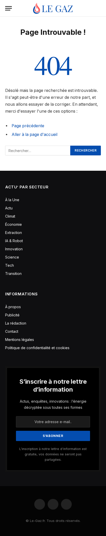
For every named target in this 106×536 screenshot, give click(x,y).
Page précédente (28, 125)
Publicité (12, 315)
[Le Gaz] (53, 8)
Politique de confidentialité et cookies (37, 348)
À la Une (12, 200)
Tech (9, 265)
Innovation (14, 249)
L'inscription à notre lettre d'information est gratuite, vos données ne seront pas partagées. (53, 454)
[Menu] (8, 8)
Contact (11, 331)
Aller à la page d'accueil (34, 134)
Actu (9, 208)
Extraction (13, 232)
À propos (13, 307)
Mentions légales (19, 339)
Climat (10, 216)
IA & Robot (14, 241)
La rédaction (15, 323)
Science (12, 257)
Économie (13, 224)
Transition (13, 273)
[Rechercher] (98, 8)
